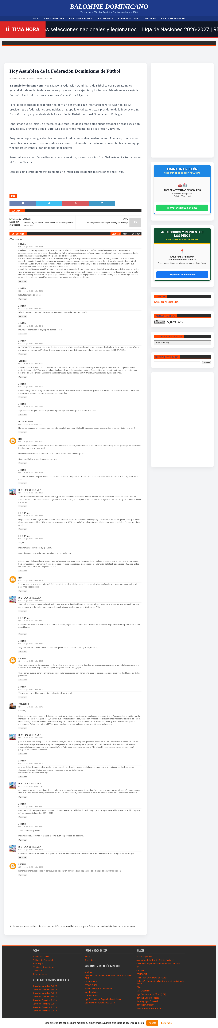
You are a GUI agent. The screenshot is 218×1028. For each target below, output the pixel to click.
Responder (23, 281)
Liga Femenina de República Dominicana (103, 999)
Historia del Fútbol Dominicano (98, 988)
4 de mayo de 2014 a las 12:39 (31, 493)
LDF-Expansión (91, 995)
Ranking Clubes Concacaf (147, 998)
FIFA (138, 987)
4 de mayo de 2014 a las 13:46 (31, 539)
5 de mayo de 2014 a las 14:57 (31, 867)
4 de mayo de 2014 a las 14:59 (31, 644)
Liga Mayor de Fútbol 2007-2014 (100, 1003)
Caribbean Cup (91, 981)
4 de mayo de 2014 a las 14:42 (31, 601)
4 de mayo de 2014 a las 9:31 (31, 424)
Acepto (152, 1023)
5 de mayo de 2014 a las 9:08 (31, 806)
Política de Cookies (41, 956)
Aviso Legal (38, 963)
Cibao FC (140, 970)
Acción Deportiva (144, 956)
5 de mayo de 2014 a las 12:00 (31, 827)
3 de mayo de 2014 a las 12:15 (31, 308)
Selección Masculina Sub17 (45, 990)
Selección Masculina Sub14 (45, 996)
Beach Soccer (91, 960)
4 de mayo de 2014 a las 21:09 (31, 738)
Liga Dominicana (54, 18)
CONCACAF (141, 974)
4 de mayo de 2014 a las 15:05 (31, 661)
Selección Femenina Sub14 (45, 1011)
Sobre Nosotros (128, 18)
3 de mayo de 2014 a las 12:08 (31, 291)
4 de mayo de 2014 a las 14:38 (31, 580)
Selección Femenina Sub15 (45, 1007)
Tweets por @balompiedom (166, 302)
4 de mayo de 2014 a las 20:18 (31, 707)
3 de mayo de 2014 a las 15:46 (31, 326)
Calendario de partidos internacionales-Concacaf (158, 963)
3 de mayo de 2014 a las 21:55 (31, 407)
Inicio (36, 18)
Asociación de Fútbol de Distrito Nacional (155, 960)
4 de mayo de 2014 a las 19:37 (31, 689)
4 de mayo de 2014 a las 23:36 (31, 763)
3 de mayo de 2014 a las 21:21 (31, 387)
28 (53, 79)
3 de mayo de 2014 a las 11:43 (31, 247)
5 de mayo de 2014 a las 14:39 (31, 850)
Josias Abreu (24, 704)
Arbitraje (88, 972)
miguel (21, 438)
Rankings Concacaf (145, 1005)
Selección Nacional (81, 18)
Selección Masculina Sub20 (45, 986)
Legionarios (105, 18)
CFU (138, 967)
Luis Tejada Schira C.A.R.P (29, 490)
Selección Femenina (173, 18)
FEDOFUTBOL (91, 985)
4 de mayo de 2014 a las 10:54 (31, 473)
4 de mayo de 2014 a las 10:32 (31, 442)
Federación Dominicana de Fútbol (151, 978)
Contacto (150, 18)
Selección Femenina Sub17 (45, 1004)
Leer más (166, 1023)
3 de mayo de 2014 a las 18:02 (31, 343)
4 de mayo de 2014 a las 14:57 (31, 621)
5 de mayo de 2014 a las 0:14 (31, 786)
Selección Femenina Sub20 (45, 1000)
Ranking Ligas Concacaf (147, 1001)
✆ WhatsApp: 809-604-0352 (182, 207)
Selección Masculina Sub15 (45, 993)
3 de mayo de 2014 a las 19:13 (31, 364)
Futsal (87, 956)
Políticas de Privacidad (43, 960)
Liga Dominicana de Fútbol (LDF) (151, 994)
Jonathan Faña (91, 992)
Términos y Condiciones (43, 967)
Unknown (22, 658)
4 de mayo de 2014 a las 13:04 (31, 516)
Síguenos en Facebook (182, 274)
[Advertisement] (175, 110)
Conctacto (37, 970)
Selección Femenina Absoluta (149, 1008)
